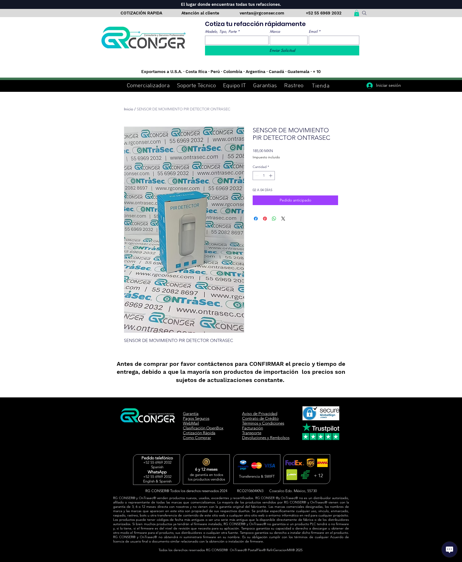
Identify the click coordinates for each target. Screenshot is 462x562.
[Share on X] (283, 218)
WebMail (191, 423)
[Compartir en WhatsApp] (274, 218)
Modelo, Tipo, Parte (222, 31)
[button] (356, 13)
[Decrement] (256, 175)
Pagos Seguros (196, 418)
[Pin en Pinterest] (265, 218)
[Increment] (271, 175)
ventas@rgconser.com (262, 13)
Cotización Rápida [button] (199, 432)
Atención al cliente (200, 13)
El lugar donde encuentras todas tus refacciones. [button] (231, 4)
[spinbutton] (263, 175)
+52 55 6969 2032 (323, 13)
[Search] (364, 13)
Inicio (128, 109)
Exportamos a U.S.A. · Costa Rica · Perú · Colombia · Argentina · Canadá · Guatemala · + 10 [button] (231, 71)
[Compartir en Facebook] (256, 218)
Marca (275, 31)
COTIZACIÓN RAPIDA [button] (141, 13)
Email (315, 31)
